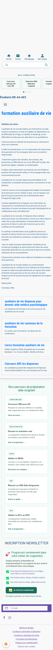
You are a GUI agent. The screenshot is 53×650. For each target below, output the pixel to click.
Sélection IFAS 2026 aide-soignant (31, 83)
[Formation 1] (23, 92)
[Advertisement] (26, 26)
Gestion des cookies (26, 647)
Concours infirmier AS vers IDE (10, 83)
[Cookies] (6, 644)
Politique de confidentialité (26, 643)
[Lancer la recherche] (46, 64)
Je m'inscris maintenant (23, 590)
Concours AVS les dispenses (22, 363)
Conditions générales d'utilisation (26, 632)
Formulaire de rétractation (26, 639)
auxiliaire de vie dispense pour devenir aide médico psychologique (26, 303)
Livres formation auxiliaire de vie (24, 345)
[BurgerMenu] (5, 104)
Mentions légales (26, 628)
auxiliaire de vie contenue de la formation (24, 325)
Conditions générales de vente (26, 635)
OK (48, 608)
